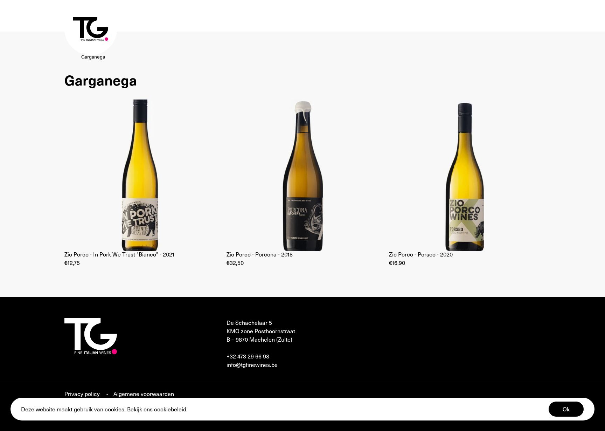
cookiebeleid (170, 409)
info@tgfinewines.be (252, 364)
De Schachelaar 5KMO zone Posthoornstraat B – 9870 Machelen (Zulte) (261, 330)
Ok (566, 409)
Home (71, 56)
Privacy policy (82, 393)
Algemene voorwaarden (143, 393)
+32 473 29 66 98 (248, 356)
